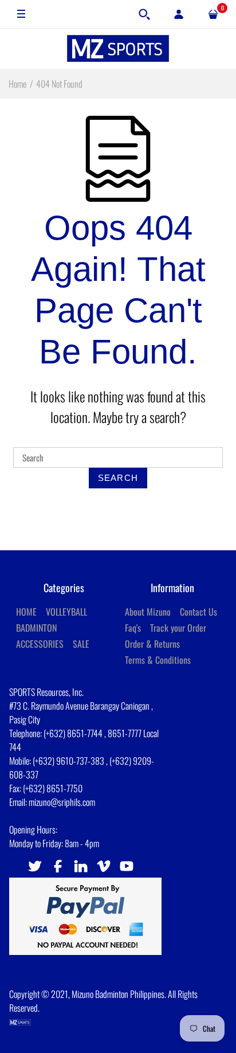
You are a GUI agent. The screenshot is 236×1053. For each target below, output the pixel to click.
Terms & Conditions (158, 660)
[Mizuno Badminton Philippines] (118, 48)
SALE (81, 644)
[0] (213, 14)
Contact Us (198, 612)
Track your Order (178, 628)
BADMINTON (36, 628)
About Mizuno (148, 612)
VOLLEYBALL (66, 612)
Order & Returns (152, 644)
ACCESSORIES (40, 644)
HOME (26, 612)
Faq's (133, 628)
